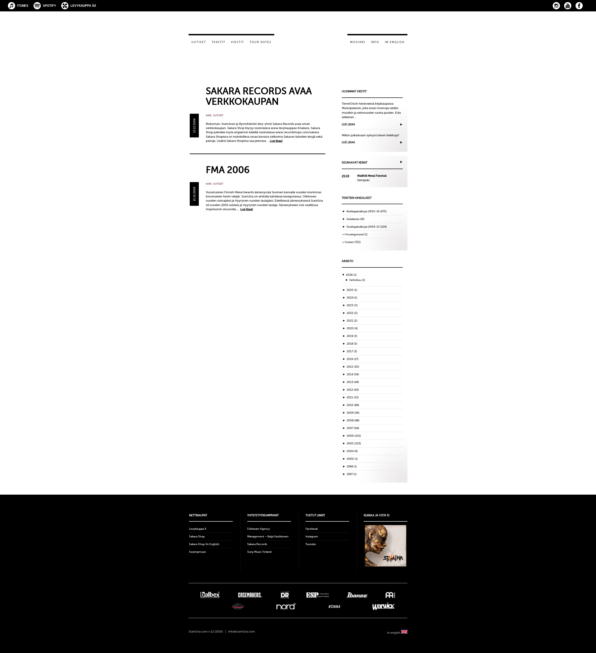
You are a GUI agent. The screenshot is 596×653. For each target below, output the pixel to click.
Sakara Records (257, 544)
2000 (352, 458)
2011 (353, 397)
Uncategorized (354, 234)
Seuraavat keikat (354, 162)
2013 (353, 382)
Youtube (310, 544)
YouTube (567, 5)
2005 (354, 443)
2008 (353, 420)
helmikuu (357, 280)
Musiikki (357, 42)
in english (394, 632)
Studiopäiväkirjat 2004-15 (362, 226)
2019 (352, 336)
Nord (286, 606)
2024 (352, 297)
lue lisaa (348, 124)
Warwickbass (384, 606)
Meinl (390, 595)
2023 (352, 305)
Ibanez (357, 595)
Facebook (579, 5)
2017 (352, 351)
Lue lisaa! (276, 141)
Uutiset (198, 42)
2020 (352, 328)
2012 (353, 389)
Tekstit (218, 42)
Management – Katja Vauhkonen (267, 536)
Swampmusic (197, 551)
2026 (351, 275)
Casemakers (250, 595)
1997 (352, 474)
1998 (352, 466)
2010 (353, 405)
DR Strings (284, 595)
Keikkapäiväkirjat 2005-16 (362, 211)
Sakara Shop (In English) (204, 544)
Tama (334, 606)
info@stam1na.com (241, 631)
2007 (353, 428)
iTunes (22, 5)
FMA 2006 (228, 170)
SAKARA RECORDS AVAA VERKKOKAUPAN (259, 96)
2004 (352, 451)
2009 (353, 412)
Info (375, 42)
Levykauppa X (197, 528)
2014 (353, 374)
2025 (352, 290)
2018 (352, 343)
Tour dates (260, 42)
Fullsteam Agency (258, 528)
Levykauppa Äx (83, 5)
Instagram (556, 5)
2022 (352, 313)
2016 (353, 359)
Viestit (237, 42)
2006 (354, 435)
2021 (352, 320)
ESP (317, 595)
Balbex (210, 595)
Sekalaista (352, 219)
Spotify (49, 5)
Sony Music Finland (259, 551)
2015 (353, 366)
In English (395, 42)
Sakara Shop (197, 536)
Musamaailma (238, 606)
